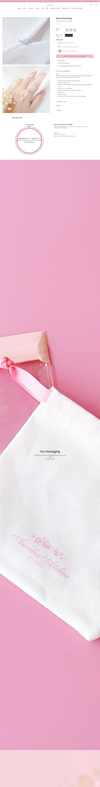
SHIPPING (58, 105)
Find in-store (61, 60)
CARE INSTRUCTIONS (61, 101)
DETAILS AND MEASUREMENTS (63, 71)
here (84, 96)
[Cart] (97, 5)
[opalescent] (70, 30)
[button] (19, 8)
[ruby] (74, 30)
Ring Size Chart (17, 118)
